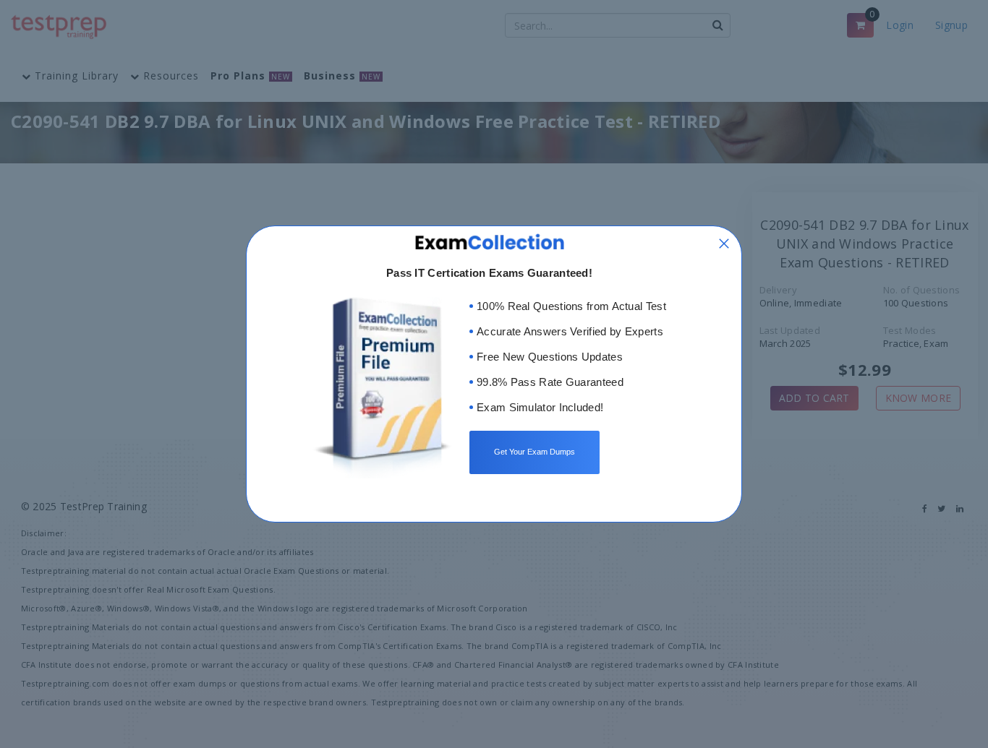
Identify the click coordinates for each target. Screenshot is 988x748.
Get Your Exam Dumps (534, 451)
